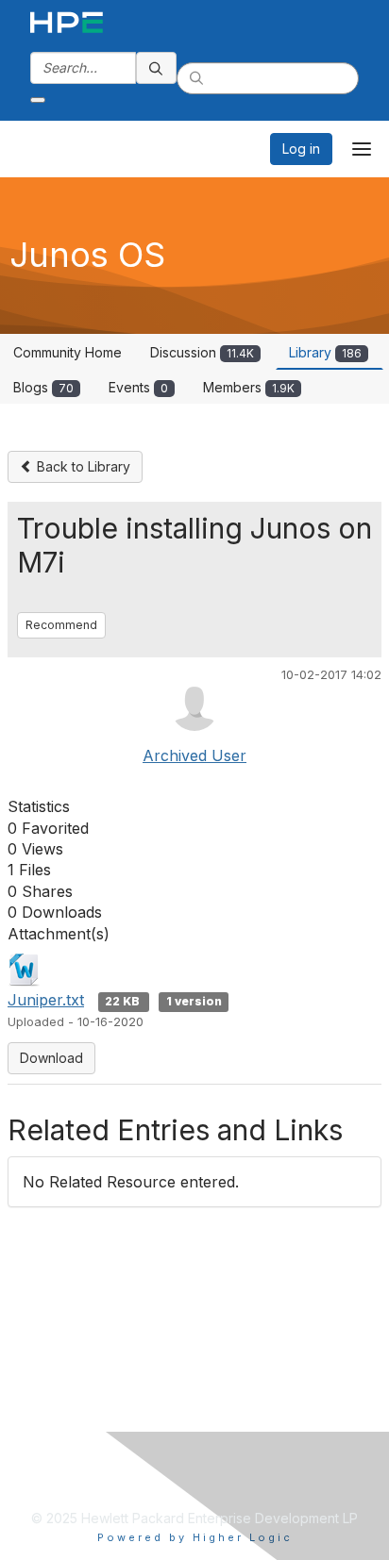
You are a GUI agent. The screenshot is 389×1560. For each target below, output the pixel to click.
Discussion (202, 352)
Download (51, 1058)
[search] (157, 68)
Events (138, 387)
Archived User (194, 755)
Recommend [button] (61, 625)
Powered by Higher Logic (195, 1537)
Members (249, 387)
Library (325, 352)
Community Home (67, 352)
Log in (301, 149)
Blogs (43, 387)
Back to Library (81, 466)
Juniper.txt (46, 999)
